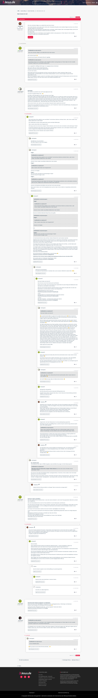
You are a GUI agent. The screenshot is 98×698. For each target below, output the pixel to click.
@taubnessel (39, 641)
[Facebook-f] (21, 677)
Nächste (77, 17)
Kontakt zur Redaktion (43, 680)
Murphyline (20, 26)
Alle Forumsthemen (24, 659)
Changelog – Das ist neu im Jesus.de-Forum (47, 677)
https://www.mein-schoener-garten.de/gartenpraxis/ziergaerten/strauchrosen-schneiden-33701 (53, 256)
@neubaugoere (44, 199)
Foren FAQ (40, 674)
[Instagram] (25, 677)
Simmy (35, 566)
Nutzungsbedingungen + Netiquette (45, 676)
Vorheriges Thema (67, 659)
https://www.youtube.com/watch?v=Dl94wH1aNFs (48, 295)
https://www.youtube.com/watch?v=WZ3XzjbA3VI (43, 259)
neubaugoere (20, 91)
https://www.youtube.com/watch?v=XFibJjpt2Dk (48, 300)
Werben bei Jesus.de (42, 685)
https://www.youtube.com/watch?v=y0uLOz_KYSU (38, 69)
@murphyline (38, 50)
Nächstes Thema (75, 659)
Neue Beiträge (88, 2)
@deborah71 (41, 155)
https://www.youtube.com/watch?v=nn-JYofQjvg (38, 608)
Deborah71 (20, 50)
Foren (84, 2)
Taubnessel (20, 620)
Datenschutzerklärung (63, 692)
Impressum (31, 692)
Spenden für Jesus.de (43, 683)
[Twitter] (29, 677)
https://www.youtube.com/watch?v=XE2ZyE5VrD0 (43, 254)
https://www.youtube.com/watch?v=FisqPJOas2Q (48, 291)
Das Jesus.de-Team (42, 682)
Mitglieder (93, 2)
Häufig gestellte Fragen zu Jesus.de (45, 679)
